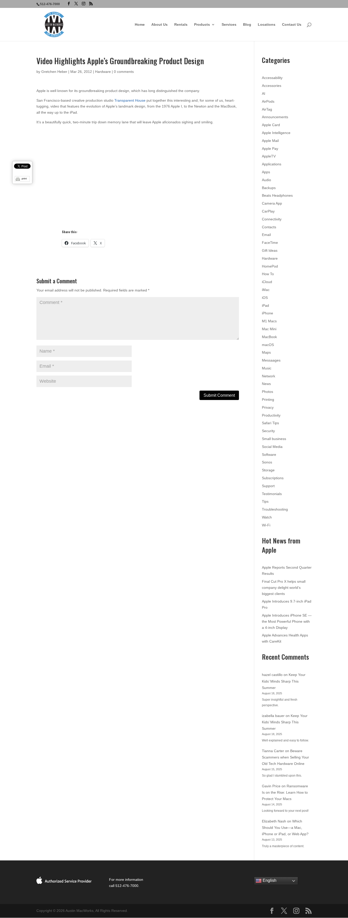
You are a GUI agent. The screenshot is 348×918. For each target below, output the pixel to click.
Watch (267, 517)
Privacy (268, 407)
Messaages (271, 360)
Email (266, 235)
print (24, 178)
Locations (266, 24)
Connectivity (272, 219)
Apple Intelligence (276, 133)
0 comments (124, 72)
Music (266, 368)
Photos (267, 392)
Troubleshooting (275, 509)
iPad (265, 305)
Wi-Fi (266, 525)
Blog (247, 24)
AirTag (267, 109)
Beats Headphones (277, 195)
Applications (271, 164)
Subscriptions (273, 478)
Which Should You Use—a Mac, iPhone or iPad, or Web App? (285, 827)
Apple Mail (270, 141)
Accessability (272, 78)
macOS (268, 345)
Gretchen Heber (54, 72)
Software (269, 455)
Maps (266, 352)
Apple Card (271, 125)
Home (140, 24)
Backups (269, 188)
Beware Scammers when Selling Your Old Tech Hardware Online (285, 757)
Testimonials (272, 494)
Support (268, 486)
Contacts (269, 227)
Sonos (267, 462)
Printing (268, 399)
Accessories (271, 86)
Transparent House (129, 100)
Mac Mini (269, 329)
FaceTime (270, 243)
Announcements (275, 117)
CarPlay (268, 211)
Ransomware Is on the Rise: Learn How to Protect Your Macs (285, 792)
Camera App (272, 203)
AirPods (268, 101)
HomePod (270, 266)
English (269, 881)
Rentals (181, 24)
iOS (265, 298)
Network (268, 376)
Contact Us (291, 24)
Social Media (272, 447)
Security (268, 431)
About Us (159, 24)
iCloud (267, 282)
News (266, 384)
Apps (266, 172)
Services (229, 24)
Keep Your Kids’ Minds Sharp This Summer (283, 681)
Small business (274, 439)
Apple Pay (270, 149)
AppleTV (269, 156)
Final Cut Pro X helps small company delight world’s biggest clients (283, 587)
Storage (268, 470)
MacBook (269, 337)
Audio (266, 180)
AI (263, 93)
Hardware (103, 72)
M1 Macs (269, 321)
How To (268, 274)
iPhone (267, 313)
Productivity (271, 415)
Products (202, 24)
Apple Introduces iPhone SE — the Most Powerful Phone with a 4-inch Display (287, 621)
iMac (266, 290)
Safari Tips (270, 423)
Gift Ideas (269, 250)
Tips (265, 501)
